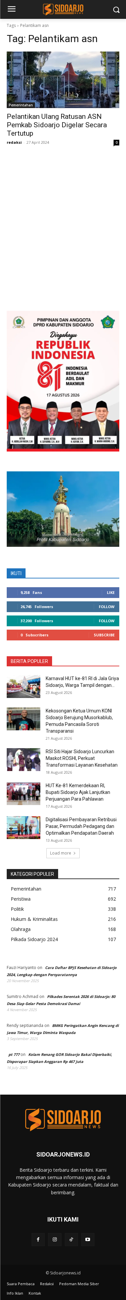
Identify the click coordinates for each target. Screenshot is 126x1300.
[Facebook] (38, 1239)
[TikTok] (71, 1239)
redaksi (14, 142)
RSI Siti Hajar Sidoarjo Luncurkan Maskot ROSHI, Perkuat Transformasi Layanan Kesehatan (82, 758)
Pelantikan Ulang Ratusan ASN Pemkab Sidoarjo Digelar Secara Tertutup (57, 124)
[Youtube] (87, 1239)
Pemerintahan (21, 105)
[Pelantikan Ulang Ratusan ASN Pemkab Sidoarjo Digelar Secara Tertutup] (63, 80)
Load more (60, 853)
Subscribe (104, 634)
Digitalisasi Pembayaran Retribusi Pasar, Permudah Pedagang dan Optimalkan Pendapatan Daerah (81, 826)
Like (111, 592)
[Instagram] (54, 1239)
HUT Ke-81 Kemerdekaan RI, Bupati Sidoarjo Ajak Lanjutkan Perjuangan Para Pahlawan (78, 792)
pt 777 (13, 1054)
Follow (107, 606)
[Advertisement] (63, 235)
